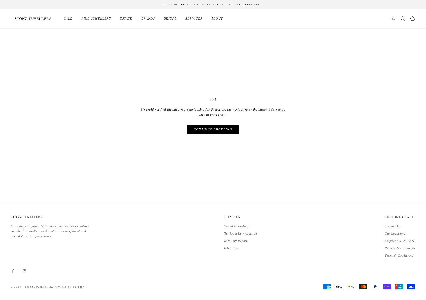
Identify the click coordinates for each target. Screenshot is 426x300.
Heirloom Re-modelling (240, 233)
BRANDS (148, 18)
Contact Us (392, 226)
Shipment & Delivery (399, 241)
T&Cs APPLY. (254, 4)
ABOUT (217, 18)
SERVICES (193, 18)
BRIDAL (170, 18)
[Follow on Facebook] (13, 271)
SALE (68, 18)
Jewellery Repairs (236, 241)
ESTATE (126, 18)
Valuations (231, 248)
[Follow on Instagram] (24, 271)
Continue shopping (213, 129)
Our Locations (395, 233)
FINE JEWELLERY (96, 18)
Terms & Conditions (399, 255)
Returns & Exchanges (400, 248)
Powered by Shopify (70, 286)
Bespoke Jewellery (236, 226)
